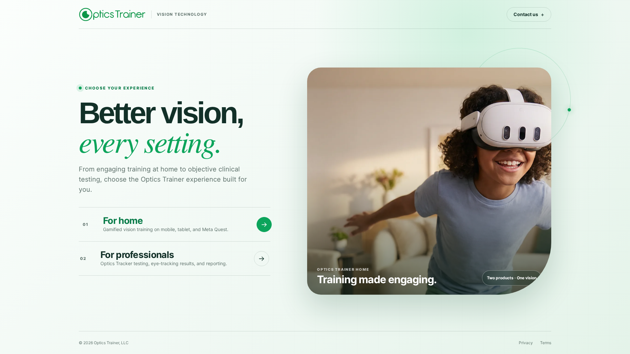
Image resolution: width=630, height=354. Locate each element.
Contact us (529, 14)
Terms (545, 342)
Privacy (526, 342)
